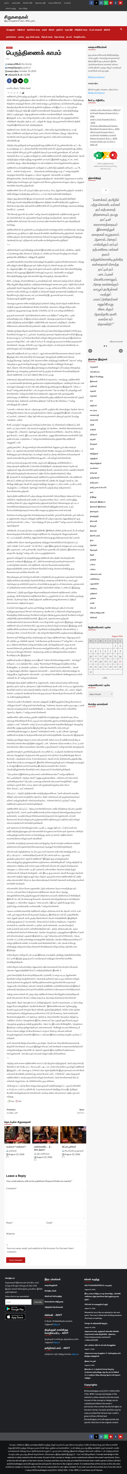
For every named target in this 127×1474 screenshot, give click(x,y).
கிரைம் (51, 30)
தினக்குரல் (94, 511)
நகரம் (109, 1285)
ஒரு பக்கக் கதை (33, 37)
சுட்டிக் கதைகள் (95, 30)
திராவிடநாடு (95, 535)
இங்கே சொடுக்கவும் (96, 77)
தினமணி (93, 521)
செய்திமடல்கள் (50, 1291)
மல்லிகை (93, 588)
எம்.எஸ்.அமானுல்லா (108, 1345)
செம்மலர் (93, 473)
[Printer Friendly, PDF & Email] (14, 1101)
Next (121, 351)
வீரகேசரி (93, 617)
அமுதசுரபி (94, 367)
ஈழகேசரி (93, 386)
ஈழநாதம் (93, 396)
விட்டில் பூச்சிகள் (69, 1147)
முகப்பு (6, 3)
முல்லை (93, 598)
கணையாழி (94, 415)
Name (9, 1222)
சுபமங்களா (94, 468)
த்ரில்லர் (107, 30)
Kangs (87, 1323)
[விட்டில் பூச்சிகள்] (73, 1134)
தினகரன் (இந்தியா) (97, 502)
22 (115, 661)
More (56, 1324)
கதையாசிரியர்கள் (54, 3)
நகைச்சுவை (11, 37)
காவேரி (93, 429)
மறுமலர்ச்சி (94, 584)
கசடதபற (93, 410)
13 (105, 656)
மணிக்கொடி (95, 579)
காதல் (44, 30)
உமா (91, 400)
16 (120, 656)
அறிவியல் (21, 30)
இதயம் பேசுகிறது (96, 376)
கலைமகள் (94, 420)
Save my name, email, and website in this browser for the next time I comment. (40, 1250)
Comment (11, 1188)
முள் (94, 1361)
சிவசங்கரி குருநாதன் (74, 1150)
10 (91, 656)
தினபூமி (93, 526)
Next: (81, 1111)
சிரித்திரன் (94, 453)
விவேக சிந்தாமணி (97, 612)
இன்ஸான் (94, 381)
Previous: (12, 1111)
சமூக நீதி (69, 30)
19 (100, 661)
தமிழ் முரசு (94, 482)
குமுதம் (93, 439)
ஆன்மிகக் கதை (33, 30)
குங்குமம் (93, 434)
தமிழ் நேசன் (94, 478)
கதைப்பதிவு (16, 3)
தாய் (92, 492)
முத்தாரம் (93, 593)
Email (50, 1222)
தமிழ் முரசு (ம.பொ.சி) (98, 487)
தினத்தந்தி (94, 516)
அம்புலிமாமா (95, 372)
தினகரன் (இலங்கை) (98, 506)
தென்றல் (93, 545)
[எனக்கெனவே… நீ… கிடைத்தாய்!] (45, 1134)
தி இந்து (93, 497)
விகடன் (93, 608)
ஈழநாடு (93, 391)
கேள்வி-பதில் (27, 3)
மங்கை (92, 569)
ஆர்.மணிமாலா (43, 1153)
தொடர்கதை (59, 37)
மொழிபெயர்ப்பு (79, 37)
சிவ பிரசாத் (26, 64)
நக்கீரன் (93, 559)
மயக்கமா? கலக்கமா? (16, 1147)
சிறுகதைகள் (16, 17)
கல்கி (92, 425)
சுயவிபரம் (67, 3)
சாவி (92, 449)
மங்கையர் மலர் (95, 574)
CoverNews (85, 1470)
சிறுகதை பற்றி (40, 3)
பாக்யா (92, 564)
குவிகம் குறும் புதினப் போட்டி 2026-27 (105, 110)
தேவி (43, 1140)
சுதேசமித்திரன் (96, 463)
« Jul (104, 677)
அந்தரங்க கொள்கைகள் (54, 1307)
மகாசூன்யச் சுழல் (101, 1304)
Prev (90, 351)
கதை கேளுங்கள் (51, 1285)
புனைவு (21, 37)
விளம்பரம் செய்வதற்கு (53, 1296)
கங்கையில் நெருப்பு (100, 1323)
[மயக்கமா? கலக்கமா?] (17, 1134)
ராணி (92, 603)
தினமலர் (93, 531)
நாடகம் (69, 37)
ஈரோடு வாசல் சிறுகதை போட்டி (102, 132)
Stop (106, 346)
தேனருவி (93, 550)
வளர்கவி (13, 1150)
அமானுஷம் (10, 30)
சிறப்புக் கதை (46, 37)
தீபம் (92, 540)
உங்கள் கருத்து (11, 8)
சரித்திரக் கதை (81, 30)
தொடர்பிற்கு (23, 8)
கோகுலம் (93, 444)
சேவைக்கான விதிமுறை (54, 1301)
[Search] (121, 29)
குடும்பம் (59, 30)
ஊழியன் (93, 405)
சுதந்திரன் (94, 458)
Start (104, 346)
